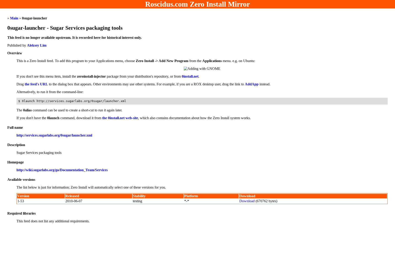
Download (247, 201)
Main (14, 18)
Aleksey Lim (36, 45)
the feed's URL (36, 84)
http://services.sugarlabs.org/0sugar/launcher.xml (54, 135)
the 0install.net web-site (120, 118)
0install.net (190, 76)
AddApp (252, 84)
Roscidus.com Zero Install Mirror (197, 4)
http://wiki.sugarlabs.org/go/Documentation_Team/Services (62, 170)
